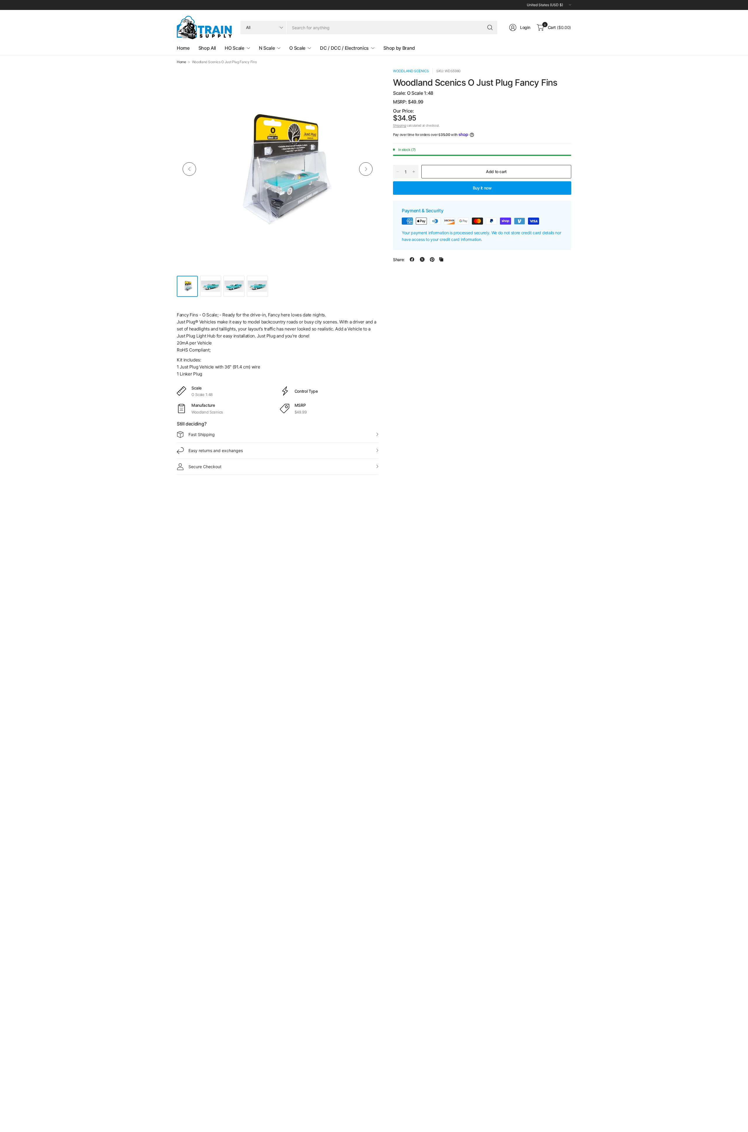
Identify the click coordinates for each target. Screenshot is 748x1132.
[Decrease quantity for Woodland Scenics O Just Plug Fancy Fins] (397, 171)
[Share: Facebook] (412, 259)
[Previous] (189, 169)
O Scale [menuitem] (297, 48)
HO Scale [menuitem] (234, 48)
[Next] (366, 169)
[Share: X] (422, 259)
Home (181, 62)
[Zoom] (367, 79)
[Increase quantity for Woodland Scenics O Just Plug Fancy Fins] (413, 171)
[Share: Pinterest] (432, 259)
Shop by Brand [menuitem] (399, 48)
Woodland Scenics (411, 71)
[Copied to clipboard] (441, 259)
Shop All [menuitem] (207, 48)
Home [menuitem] (183, 48)
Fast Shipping (201, 434)
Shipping (399, 125)
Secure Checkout (204, 466)
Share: (399, 259)
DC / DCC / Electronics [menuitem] (344, 48)
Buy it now (482, 187)
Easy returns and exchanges (215, 450)
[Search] (490, 27)
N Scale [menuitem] (267, 48)
